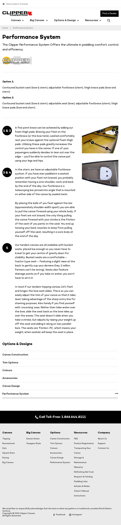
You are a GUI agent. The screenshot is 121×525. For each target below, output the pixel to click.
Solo (4, 448)
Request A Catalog (83, 477)
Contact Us (103, 448)
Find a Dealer (109, 13)
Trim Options (10, 362)
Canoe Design (11, 386)
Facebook (60, 514)
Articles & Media (82, 486)
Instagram (77, 514)
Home (5, 28)
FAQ (76, 439)
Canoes (16, 20)
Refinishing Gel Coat (84, 472)
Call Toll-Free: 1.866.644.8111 (62, 417)
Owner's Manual (81, 491)
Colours (7, 370)
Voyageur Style (33, 443)
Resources (91, 20)
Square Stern (8, 453)
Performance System (15, 394)
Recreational (8, 443)
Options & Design (65, 20)
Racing (5, 458)
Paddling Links (81, 481)
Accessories (9, 378)
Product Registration (84, 443)
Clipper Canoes (27, 513)
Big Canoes (37, 20)
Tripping (6, 439)
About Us (102, 439)
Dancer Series (33, 439)
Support (102, 443)
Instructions (79, 496)
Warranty (78, 467)
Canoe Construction (15, 355)
